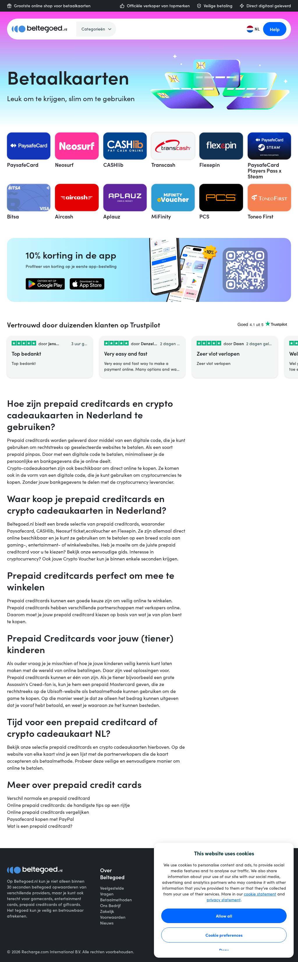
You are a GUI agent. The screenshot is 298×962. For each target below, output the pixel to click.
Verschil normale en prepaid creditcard (48, 798)
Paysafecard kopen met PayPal (40, 819)
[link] (45, 284)
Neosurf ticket (70, 531)
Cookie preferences (224, 935)
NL (257, 29)
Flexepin (127, 531)
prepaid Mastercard (113, 684)
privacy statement (224, 899)
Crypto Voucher (79, 559)
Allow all (224, 916)
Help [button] (275, 29)
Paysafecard (20, 531)
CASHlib (45, 531)
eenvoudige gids (109, 552)
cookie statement (260, 894)
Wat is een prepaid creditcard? (39, 826)
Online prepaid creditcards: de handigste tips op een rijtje (68, 805)
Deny (224, 950)
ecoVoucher (98, 531)
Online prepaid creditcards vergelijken (48, 812)
